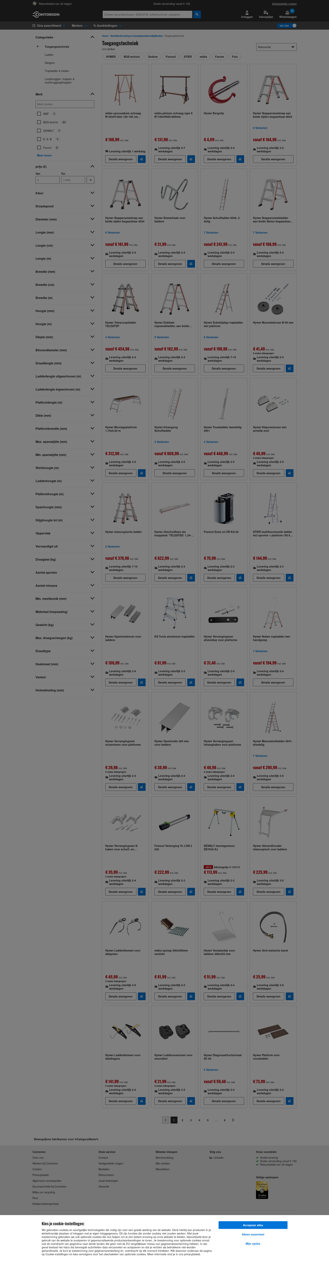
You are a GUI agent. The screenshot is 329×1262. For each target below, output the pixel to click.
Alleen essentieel (253, 1234)
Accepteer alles (253, 1225)
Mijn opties (253, 1243)
